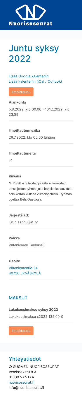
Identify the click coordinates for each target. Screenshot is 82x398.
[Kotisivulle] (30, 14)
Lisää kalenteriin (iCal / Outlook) (35, 81)
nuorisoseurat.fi (21, 382)
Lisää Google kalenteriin (29, 76)
